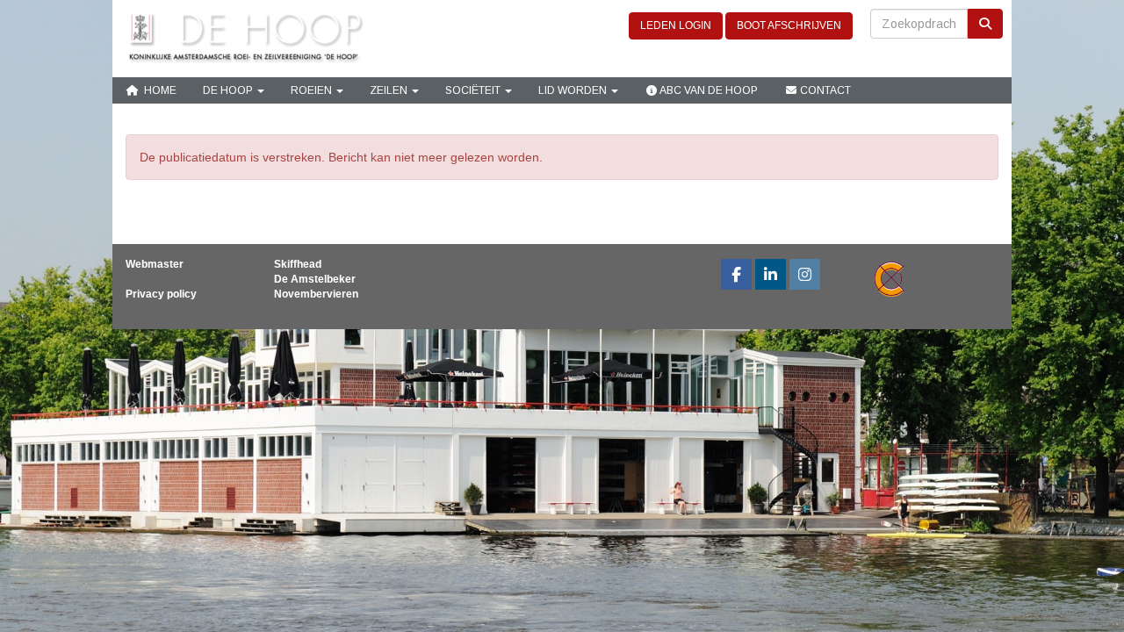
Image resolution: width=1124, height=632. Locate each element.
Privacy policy (161, 294)
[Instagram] (805, 276)
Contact (824, 90)
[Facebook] (736, 276)
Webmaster (155, 264)
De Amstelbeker (315, 279)
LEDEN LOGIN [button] (675, 25)
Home (158, 90)
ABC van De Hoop (708, 90)
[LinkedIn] (770, 276)
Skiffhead (297, 264)
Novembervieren (316, 294)
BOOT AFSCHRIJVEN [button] (789, 25)
